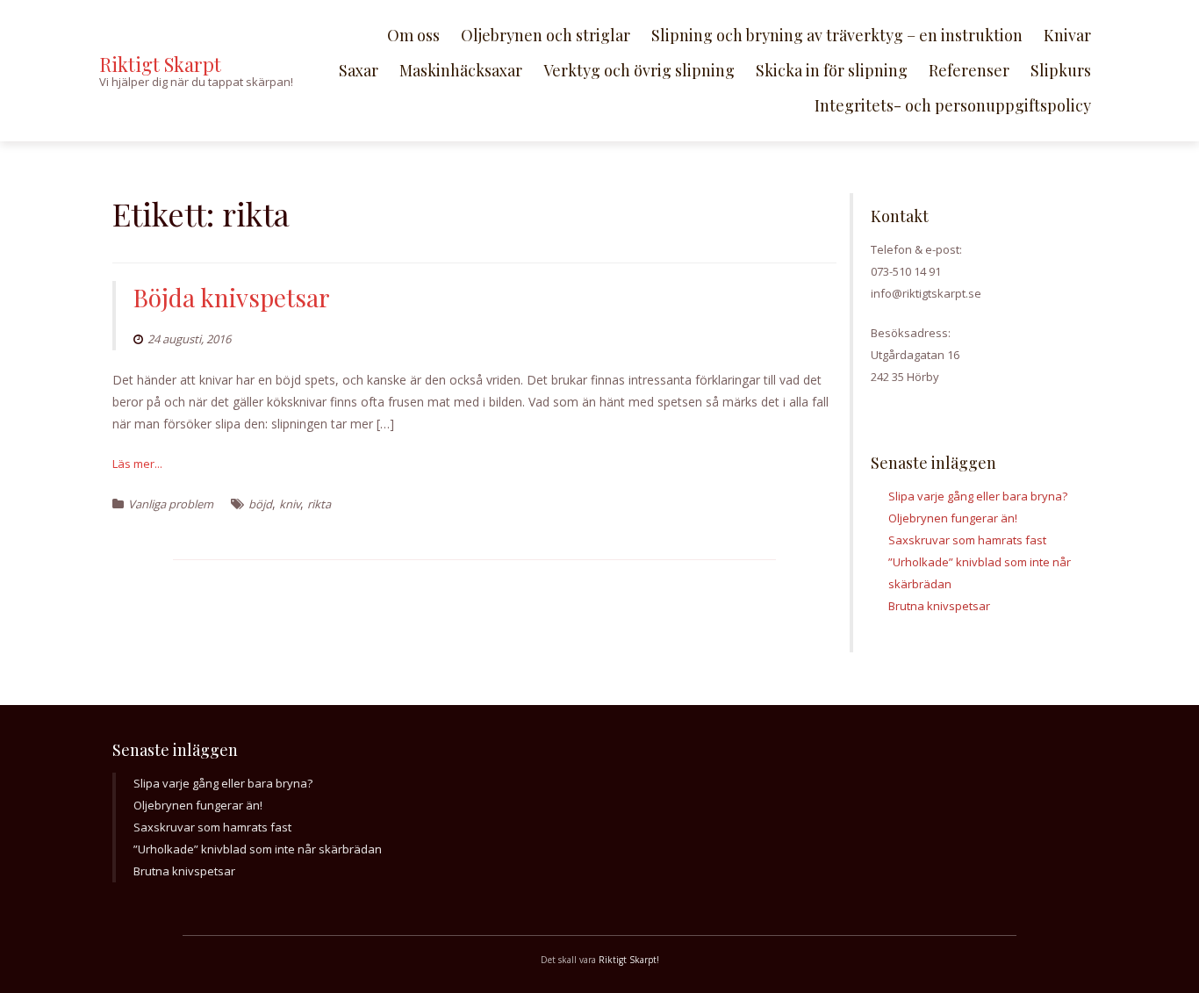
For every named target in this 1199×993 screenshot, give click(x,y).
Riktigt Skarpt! (629, 959)
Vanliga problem (170, 504)
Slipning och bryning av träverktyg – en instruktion (837, 35)
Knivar (1067, 35)
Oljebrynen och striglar (545, 35)
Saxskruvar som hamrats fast (967, 540)
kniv (289, 504)
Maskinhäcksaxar (460, 70)
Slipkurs (1060, 70)
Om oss (413, 35)
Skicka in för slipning (832, 70)
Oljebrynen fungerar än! (952, 518)
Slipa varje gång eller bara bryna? (977, 496)
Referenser (969, 70)
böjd (260, 504)
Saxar (358, 70)
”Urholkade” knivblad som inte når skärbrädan (257, 849)
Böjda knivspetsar (231, 297)
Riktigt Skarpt (160, 64)
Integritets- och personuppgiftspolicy (953, 105)
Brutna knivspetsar (939, 606)
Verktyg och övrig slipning (639, 70)
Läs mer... (137, 463)
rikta (319, 504)
